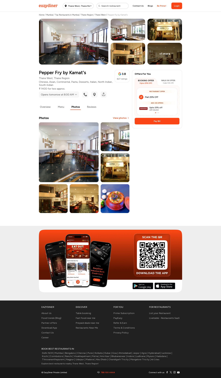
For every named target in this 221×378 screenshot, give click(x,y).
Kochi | (45, 356)
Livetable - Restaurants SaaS (164, 318)
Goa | (115, 353)
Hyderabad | (154, 353)
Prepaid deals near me (87, 323)
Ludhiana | (141, 356)
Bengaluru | (70, 353)
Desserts (84, 81)
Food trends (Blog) (51, 318)
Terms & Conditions (124, 327)
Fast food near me (85, 318)
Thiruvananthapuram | (53, 359)
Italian (93, 81)
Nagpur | (70, 359)
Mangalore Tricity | (140, 359)
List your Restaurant (160, 313)
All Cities (155, 359)
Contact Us (138, 6)
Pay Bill (157, 121)
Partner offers (49, 323)
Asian (52, 81)
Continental (63, 81)
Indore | (131, 356)
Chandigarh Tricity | (119, 359)
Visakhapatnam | (83, 356)
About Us (46, 313)
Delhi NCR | (48, 353)
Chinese (43, 81)
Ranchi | (69, 356)
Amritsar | (105, 356)
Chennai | (82, 353)
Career (45, 337)
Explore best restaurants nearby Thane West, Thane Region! (70, 363)
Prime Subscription (123, 313)
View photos (120, 118)
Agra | (144, 353)
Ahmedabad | (125, 353)
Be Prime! (161, 6)
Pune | (91, 353)
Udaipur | (80, 359)
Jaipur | (137, 353)
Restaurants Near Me (87, 327)
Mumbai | (59, 353)
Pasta (74, 81)
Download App (49, 327)
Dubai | (108, 353)
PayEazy (117, 318)
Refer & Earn (120, 323)
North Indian (105, 81)
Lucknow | (167, 353)
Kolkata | (99, 353)
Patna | (96, 356)
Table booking (83, 313)
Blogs (150, 6)
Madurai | (90, 359)
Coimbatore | (57, 356)
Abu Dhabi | (102, 359)
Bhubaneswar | (119, 356)
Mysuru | (151, 356)
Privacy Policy (121, 332)
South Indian (46, 84)
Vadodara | (161, 356)
